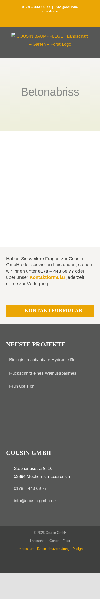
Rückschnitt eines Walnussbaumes (42, 373)
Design (77, 549)
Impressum (26, 549)
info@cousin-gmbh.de (35, 500)
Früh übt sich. (22, 386)
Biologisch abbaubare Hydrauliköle (42, 359)
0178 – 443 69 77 (30, 488)
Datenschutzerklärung (53, 549)
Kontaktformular (47, 277)
